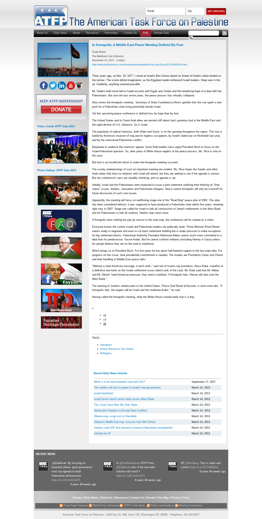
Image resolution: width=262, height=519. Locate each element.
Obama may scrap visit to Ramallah (115, 416)
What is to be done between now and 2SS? (119, 381)
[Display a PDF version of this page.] (104, 323)
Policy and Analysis (162, 505)
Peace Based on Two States (117, 348)
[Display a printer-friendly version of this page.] (104, 315)
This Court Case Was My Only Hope (115, 404)
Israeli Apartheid (103, 393)
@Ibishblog (192, 463)
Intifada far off (102, 433)
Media (76, 32)
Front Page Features (75, 505)
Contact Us (130, 32)
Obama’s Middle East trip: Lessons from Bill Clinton (124, 421)
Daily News (60, 32)
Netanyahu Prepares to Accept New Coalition (120, 410)
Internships (111, 32)
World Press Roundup (105, 505)
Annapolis (106, 344)
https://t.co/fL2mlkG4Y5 (66, 480)
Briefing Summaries (190, 505)
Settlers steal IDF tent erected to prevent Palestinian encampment (133, 427)
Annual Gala (161, 32)
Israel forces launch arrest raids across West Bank (124, 399)
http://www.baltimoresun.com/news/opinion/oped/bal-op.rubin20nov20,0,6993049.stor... (140, 64)
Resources (92, 32)
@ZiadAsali (123, 467)
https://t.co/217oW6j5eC (204, 467)
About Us (42, 32)
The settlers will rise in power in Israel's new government (127, 387)
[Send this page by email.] (104, 319)
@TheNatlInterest (129, 463)
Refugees (106, 353)
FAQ (145, 32)
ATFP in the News (134, 505)
